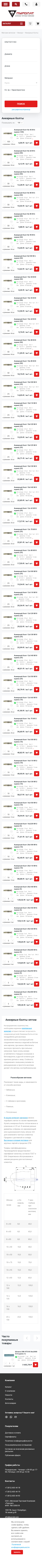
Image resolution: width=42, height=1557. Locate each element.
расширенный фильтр (21, 109)
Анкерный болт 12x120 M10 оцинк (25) (25, 614)
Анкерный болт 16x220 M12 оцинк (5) (25, 825)
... (35, 1360)
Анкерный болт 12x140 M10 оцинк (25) (25, 657)
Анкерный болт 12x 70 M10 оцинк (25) (25, 530)
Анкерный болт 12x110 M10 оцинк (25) (25, 593)
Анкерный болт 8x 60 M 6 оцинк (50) (24, 152)
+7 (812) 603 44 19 (12, 1492)
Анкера (20, 33)
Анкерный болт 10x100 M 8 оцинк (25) (25, 383)
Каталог (7, 24)
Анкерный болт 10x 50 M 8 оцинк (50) (25, 278)
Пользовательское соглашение (18, 1445)
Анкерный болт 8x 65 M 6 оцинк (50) (24, 173)
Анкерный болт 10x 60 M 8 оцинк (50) (25, 320)
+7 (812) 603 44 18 (26, 4)
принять (17, 1552)
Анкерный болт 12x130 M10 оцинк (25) (25, 636)
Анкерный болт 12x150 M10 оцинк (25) (25, 678)
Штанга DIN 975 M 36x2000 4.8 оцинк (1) (26, 1353)
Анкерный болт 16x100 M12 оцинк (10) (25, 741)
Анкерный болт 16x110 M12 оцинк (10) (25, 762)
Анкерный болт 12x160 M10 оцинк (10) (25, 699)
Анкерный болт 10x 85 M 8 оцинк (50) (25, 362)
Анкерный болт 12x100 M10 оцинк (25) (25, 572)
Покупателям (11, 1426)
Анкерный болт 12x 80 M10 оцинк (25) (25, 551)
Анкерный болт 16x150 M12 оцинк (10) (25, 804)
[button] (21, 83)
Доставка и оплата (13, 1433)
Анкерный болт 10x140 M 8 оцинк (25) (25, 488)
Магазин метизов (8, 33)
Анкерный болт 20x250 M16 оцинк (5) (25, 972)
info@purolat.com (12, 1517)
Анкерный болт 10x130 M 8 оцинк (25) (25, 467)
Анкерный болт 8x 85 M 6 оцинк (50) (24, 215)
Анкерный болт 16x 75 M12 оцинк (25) (25, 720)
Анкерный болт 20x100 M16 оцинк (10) (25, 846)
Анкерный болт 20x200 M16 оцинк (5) (25, 951)
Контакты (9, 1399)
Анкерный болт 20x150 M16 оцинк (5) (25, 909)
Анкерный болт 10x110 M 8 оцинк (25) (25, 404)
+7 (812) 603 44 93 (12, 1496)
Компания (10, 1380)
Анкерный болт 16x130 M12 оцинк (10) (25, 783)
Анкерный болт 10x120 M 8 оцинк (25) (25, 425)
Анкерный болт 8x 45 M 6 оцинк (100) (24, 131)
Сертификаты (10, 1437)
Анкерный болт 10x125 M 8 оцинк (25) (25, 446)
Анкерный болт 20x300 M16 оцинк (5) (25, 993)
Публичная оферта (12, 1455)
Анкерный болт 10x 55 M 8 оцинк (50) (25, 299)
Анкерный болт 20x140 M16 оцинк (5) (25, 888)
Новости (8, 1395)
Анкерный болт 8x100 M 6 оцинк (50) (25, 257)
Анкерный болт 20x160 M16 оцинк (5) (25, 930)
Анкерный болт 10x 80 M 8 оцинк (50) (25, 341)
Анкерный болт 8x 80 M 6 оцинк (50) (24, 194)
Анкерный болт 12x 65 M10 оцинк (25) (25, 509)
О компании (10, 1391)
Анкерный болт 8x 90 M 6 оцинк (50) (24, 236)
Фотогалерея (10, 1403)
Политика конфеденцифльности (18, 1441)
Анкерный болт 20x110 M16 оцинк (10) (25, 867)
